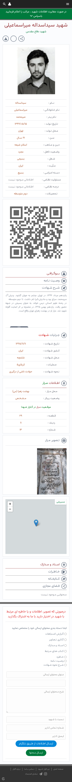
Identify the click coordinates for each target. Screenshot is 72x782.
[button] (36, 523)
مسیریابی (60, 502)
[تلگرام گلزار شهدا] (40, 774)
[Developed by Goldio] (3, 778)
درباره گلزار (16, 769)
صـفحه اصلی (58, 769)
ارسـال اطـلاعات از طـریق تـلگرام (36, 744)
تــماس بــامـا (29, 769)
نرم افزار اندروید (44, 769)
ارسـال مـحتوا (36, 753)
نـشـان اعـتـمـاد (31, 774)
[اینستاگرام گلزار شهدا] (45, 774)
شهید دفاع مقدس (36, 31)
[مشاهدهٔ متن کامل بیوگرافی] (7, 296)
